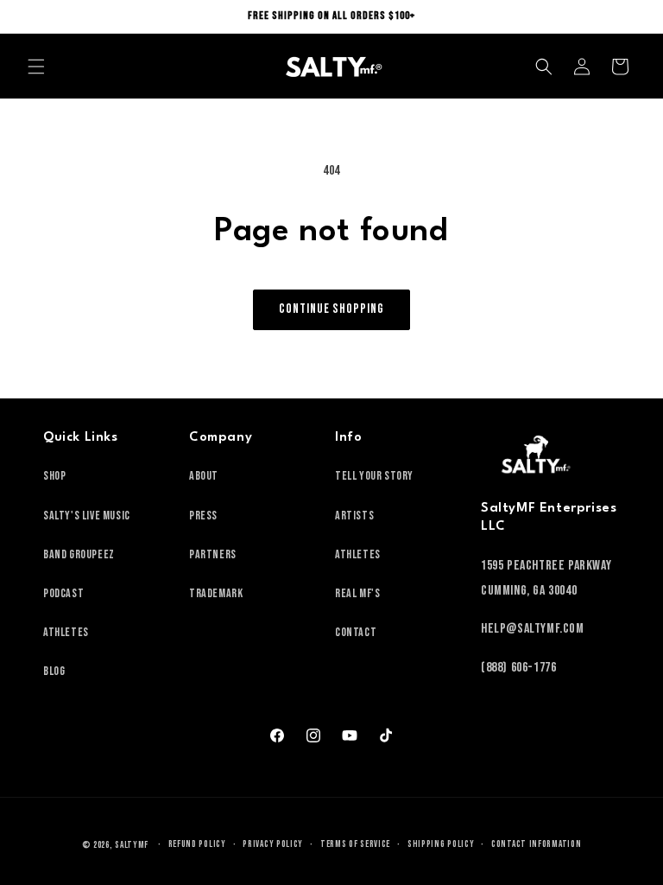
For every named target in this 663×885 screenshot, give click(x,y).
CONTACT (355, 632)
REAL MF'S (357, 593)
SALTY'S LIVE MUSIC (86, 515)
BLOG (54, 671)
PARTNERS (213, 554)
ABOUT (203, 475)
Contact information (536, 844)
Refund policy (197, 844)
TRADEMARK (216, 593)
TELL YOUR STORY (374, 475)
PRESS (203, 515)
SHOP (54, 475)
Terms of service (355, 844)
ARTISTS (354, 515)
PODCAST (63, 593)
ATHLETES (66, 632)
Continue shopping (331, 309)
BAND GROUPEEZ (79, 554)
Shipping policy (441, 844)
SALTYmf (131, 844)
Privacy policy (273, 844)
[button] (36, 67)
